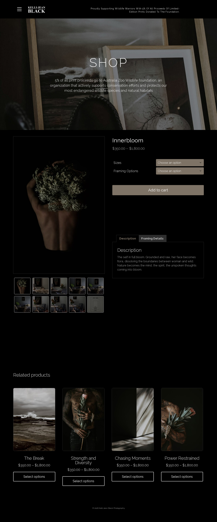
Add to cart (158, 190)
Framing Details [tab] (152, 238)
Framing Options (126, 171)
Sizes (117, 163)
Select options (34, 477)
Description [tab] (127, 238)
